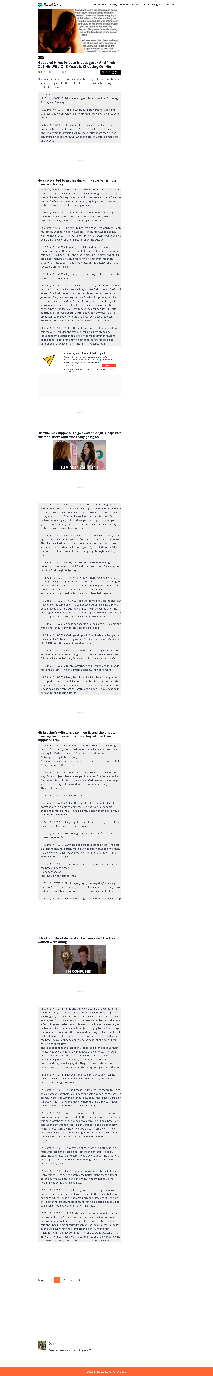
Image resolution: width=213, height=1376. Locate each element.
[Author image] (39, 72)
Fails (146, 4)
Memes (124, 4)
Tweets (136, 4)
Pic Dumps (100, 4)
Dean (46, 72)
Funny (113, 4)
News (40, 58)
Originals (158, 4)
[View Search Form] (168, 4)
